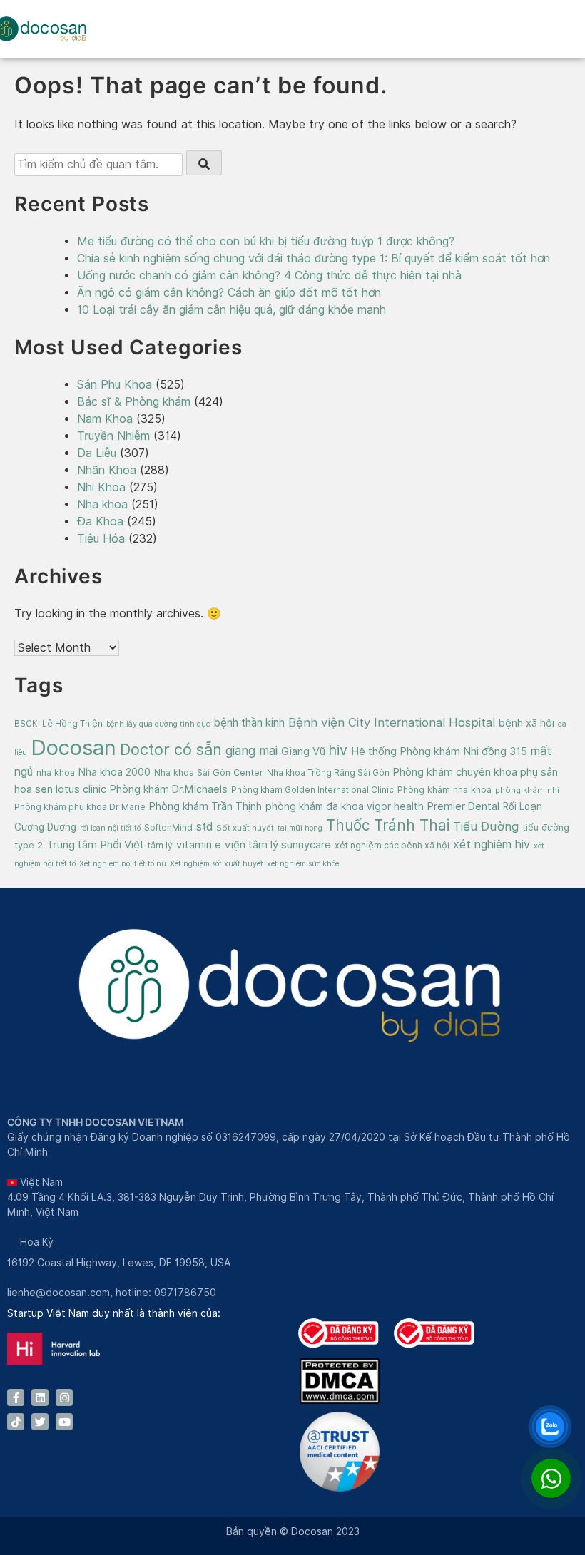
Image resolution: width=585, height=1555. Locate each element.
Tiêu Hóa (101, 538)
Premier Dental (463, 806)
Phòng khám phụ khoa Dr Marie (80, 806)
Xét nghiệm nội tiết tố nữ (122, 863)
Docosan (73, 747)
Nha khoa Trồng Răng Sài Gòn (328, 773)
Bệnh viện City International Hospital (391, 722)
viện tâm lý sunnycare (278, 844)
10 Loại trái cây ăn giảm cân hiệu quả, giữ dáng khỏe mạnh (231, 310)
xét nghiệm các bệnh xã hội (392, 845)
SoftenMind (168, 827)
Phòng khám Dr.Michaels (169, 789)
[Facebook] (15, 1397)
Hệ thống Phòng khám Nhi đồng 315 (439, 751)
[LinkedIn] (40, 1397)
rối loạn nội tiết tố (110, 827)
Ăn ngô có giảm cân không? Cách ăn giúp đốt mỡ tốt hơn (229, 292)
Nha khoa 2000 (114, 772)
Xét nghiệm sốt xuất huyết (216, 863)
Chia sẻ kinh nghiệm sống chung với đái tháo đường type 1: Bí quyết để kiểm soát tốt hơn (313, 258)
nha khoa (55, 772)
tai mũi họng (300, 827)
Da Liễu (96, 453)
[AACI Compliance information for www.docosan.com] (340, 1488)
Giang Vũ (303, 751)
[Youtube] (64, 1421)
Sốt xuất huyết (245, 828)
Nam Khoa (105, 419)
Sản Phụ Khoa (114, 384)
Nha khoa (102, 504)
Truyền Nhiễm (113, 436)
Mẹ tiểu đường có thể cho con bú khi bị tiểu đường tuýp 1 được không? (265, 241)
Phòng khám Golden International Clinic (312, 790)
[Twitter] (40, 1421)
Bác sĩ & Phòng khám (133, 402)
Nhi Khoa (101, 487)
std (204, 826)
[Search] (204, 162)
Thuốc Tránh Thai (387, 825)
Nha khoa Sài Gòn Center (208, 772)
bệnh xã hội (526, 723)
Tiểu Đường (486, 826)
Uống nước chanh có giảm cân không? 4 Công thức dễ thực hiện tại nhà (269, 275)
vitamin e (198, 844)
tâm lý (160, 846)
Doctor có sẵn (171, 749)
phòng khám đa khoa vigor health (344, 806)
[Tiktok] (15, 1421)
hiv (338, 750)
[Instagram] (64, 1397)
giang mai (251, 751)
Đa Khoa (100, 521)
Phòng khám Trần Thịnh (205, 806)
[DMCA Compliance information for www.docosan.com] (340, 1400)
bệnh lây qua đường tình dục (158, 723)
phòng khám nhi (527, 790)
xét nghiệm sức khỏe (303, 863)
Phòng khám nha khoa (444, 789)
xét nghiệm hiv (491, 844)
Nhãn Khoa (106, 470)
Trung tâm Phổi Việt (95, 844)
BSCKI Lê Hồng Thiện (58, 724)
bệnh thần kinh (249, 722)
